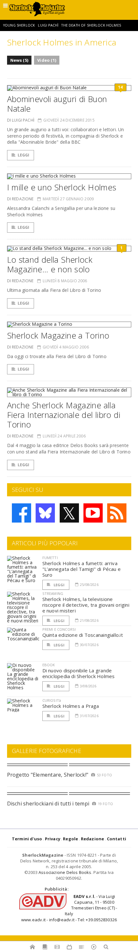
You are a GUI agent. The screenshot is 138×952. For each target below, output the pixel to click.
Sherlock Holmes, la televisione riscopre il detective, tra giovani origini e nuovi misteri (85, 605)
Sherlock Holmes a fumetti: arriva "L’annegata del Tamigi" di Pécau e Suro (81, 569)
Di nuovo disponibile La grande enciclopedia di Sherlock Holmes (78, 673)
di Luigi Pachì (21, 120)
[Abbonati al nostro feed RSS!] (117, 513)
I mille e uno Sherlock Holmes (61, 187)
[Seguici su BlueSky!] (45, 513)
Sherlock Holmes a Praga (70, 706)
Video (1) (46, 60)
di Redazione (20, 199)
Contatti (116, 839)
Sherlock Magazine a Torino (58, 335)
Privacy (52, 839)
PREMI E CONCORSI (59, 629)
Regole (70, 839)
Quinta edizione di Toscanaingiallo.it (82, 635)
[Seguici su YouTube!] (93, 513)
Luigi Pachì (48, 25)
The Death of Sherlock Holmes (91, 25)
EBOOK (48, 665)
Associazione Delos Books (65, 872)
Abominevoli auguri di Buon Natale (57, 103)
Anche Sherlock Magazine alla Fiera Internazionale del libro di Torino (63, 415)
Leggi (24, 155)
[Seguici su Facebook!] (21, 513)
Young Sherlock (19, 25)
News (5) (19, 60)
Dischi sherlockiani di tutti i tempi (48, 803)
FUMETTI (50, 557)
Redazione (92, 839)
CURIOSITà (51, 700)
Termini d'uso (27, 839)
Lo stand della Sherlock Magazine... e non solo (50, 264)
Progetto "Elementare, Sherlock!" (48, 774)
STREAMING (53, 593)
